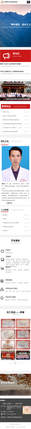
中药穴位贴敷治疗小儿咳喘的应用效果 (12, 71)
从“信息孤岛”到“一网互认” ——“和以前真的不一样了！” (13, 127)
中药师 (4, 219)
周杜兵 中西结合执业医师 (9, 116)
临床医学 (5, 215)
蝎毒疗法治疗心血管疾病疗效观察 (10, 64)
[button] (28, 2)
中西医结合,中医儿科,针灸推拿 (11, 222)
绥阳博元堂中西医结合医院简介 (11, 119)
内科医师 (5, 230)
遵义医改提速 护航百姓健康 (10, 131)
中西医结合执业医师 (8, 226)
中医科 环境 (6, 112)
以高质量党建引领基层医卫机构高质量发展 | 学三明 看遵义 (13, 123)
